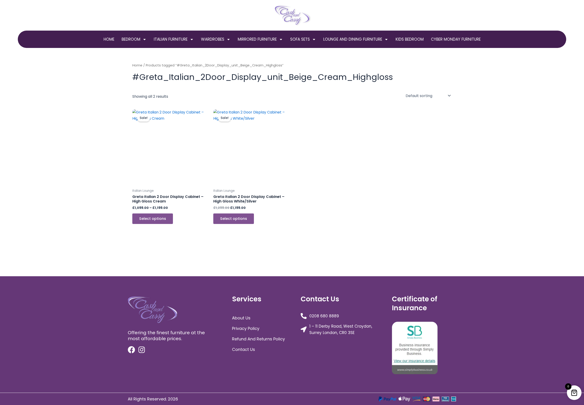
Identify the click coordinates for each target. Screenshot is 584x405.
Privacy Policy (245, 328)
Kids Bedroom (410, 39)
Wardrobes (212, 39)
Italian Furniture (171, 39)
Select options (152, 218)
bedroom (131, 39)
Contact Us (243, 349)
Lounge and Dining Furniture (352, 39)
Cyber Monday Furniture (456, 39)
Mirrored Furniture (257, 39)
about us (241, 318)
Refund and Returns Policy (258, 339)
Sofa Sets (300, 39)
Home (109, 39)
